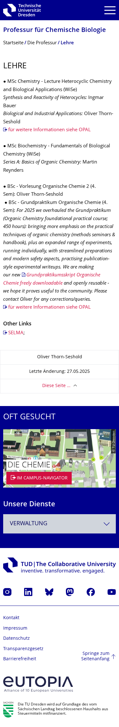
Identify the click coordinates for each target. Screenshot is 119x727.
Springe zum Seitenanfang (95, 657)
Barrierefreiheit (19, 659)
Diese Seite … (56, 386)
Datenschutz (16, 639)
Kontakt (11, 618)
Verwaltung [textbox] (28, 524)
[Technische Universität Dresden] (22, 10)
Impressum (15, 628)
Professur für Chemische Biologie (54, 31)
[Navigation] (110, 10)
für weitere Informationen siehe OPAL (49, 130)
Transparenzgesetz (23, 649)
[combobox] (59, 523)
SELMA (15, 333)
